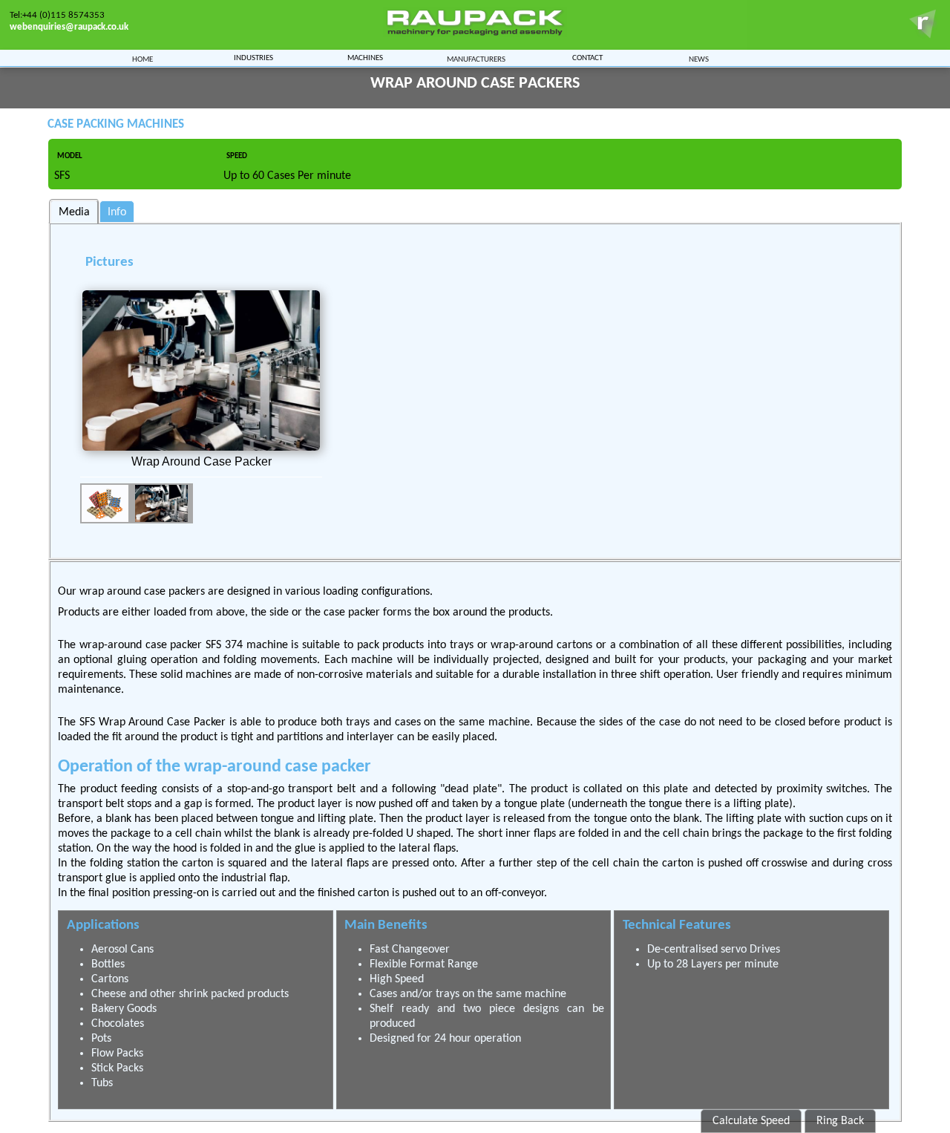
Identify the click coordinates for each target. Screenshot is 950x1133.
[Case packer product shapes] (107, 503)
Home (142, 59)
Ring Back (840, 1121)
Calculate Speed (751, 1121)
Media (74, 212)
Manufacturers (476, 59)
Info (117, 212)
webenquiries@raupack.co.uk (69, 27)
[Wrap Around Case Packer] (201, 370)
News (699, 59)
